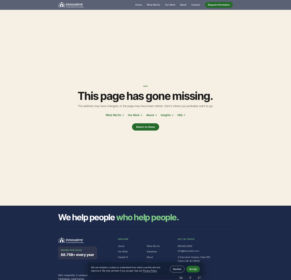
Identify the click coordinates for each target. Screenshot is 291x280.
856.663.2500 (185, 246)
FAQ (179, 115)
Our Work (170, 4)
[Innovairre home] (71, 5)
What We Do (153, 4)
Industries (152, 251)
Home (138, 4)
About (183, 4)
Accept (193, 269)
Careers (195, 4)
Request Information (219, 4)
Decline (177, 269)
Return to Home (145, 126)
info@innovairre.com (188, 250)
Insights (166, 115)
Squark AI (123, 257)
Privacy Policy (150, 270)
